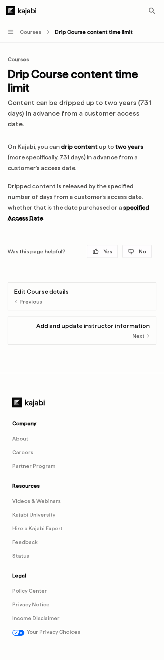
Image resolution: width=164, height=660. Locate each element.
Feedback (25, 542)
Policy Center (29, 591)
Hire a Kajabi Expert (37, 528)
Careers (22, 452)
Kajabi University (33, 515)
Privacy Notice (31, 604)
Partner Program (33, 466)
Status (20, 556)
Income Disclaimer (35, 618)
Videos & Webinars (36, 501)
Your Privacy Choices (53, 632)
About (20, 439)
